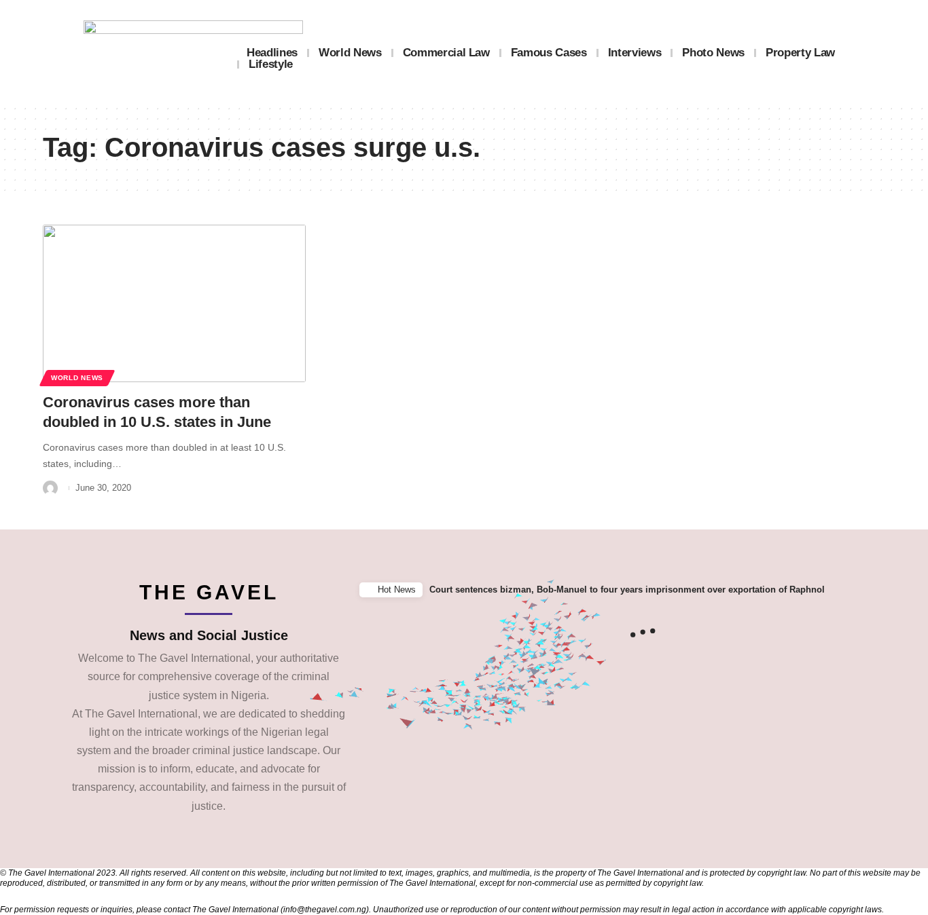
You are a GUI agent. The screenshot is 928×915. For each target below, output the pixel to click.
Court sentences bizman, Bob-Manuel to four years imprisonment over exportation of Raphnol (627, 589)
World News (77, 377)
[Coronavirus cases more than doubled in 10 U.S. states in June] (174, 303)
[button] (913, 590)
